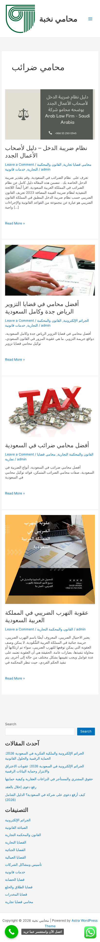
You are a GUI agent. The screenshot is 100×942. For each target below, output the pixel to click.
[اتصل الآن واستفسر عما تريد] (11, 931)
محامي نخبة (58, 18)
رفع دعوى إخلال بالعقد (20, 787)
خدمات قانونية (15, 169)
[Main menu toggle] (90, 19)
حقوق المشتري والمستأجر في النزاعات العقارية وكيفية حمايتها (49, 779)
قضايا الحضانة (15, 880)
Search (10, 724)
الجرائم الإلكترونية (76, 320)
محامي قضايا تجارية (77, 164)
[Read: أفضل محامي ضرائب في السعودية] (50, 409)
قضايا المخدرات (16, 894)
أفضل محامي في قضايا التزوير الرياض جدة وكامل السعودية (42, 307)
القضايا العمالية (15, 857)
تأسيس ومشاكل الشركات (23, 865)
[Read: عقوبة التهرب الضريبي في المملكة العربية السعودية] (50, 559)
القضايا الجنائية (15, 850)
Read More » (15, 223)
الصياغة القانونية (16, 828)
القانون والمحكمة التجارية (75, 454)
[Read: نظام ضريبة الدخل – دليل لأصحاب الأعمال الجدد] (50, 114)
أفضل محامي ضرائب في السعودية (47, 445)
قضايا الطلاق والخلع (19, 887)
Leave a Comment (19, 164)
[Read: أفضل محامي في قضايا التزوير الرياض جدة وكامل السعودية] (50, 270)
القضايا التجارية (15, 842)
